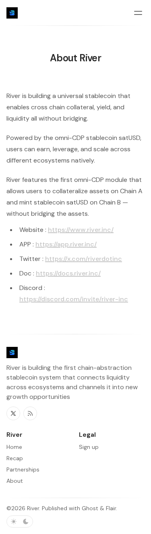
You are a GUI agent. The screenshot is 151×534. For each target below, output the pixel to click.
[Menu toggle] (138, 12)
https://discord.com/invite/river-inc (73, 299)
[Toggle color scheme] (19, 521)
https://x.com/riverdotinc (83, 258)
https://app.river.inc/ (66, 244)
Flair (111, 508)
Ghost (90, 508)
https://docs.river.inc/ (68, 273)
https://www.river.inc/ (81, 229)
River (33, 508)
